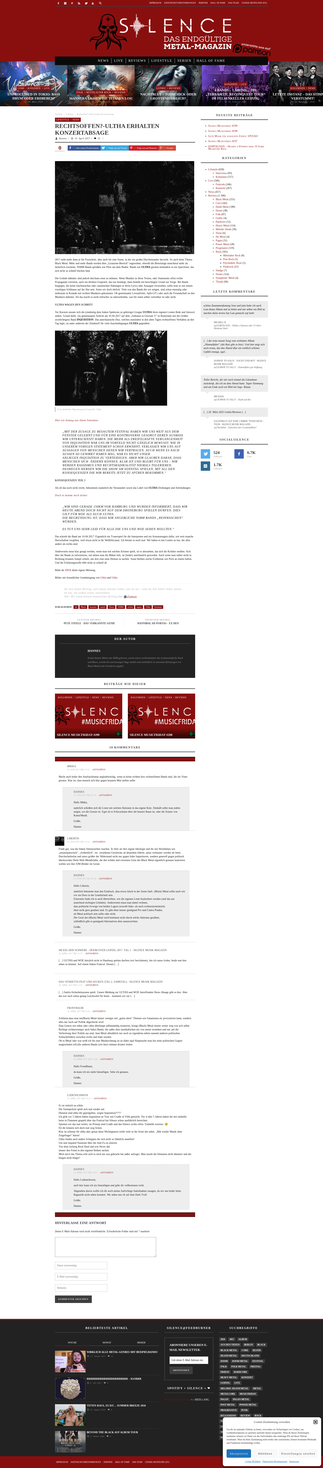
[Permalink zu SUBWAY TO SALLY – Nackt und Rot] (208, 398)
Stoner (219, 274)
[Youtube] (92, 3)
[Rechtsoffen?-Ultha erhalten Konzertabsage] (124, 207)
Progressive (222, 248)
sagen (139, 607)
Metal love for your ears (177, 1399)
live (237, 1383)
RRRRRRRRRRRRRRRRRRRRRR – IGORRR (114, 1378)
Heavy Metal (222, 225)
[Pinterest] (72, 3)
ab (76, 607)
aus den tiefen (230, 1344)
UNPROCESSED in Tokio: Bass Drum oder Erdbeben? (33, 96)
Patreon (132, 596)
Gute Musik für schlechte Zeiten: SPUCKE (233, 136)
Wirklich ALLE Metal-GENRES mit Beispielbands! (122, 1352)
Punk (244, 1410)
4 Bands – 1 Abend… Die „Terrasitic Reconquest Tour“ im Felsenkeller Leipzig (235, 94)
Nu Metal (221, 236)
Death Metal (222, 206)
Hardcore (220, 221)
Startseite (59, 114)
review (245, 1415)
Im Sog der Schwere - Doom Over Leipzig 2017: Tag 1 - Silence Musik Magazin (113, 950)
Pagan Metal (241, 1399)
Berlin (248, 1344)
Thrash (219, 281)
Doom (219, 210)
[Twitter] (85, 3)
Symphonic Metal (225, 278)
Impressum (294, 1461)
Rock (218, 251)
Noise (219, 233)
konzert (93, 607)
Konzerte (34, 88)
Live (47, 88)
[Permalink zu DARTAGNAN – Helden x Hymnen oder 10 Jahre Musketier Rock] (208, 324)
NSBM (121, 607)
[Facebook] (58, 3)
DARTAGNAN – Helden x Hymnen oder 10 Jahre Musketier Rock (236, 147)
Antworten (99, 769)
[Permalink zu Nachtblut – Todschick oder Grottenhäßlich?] (208, 423)
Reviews (120, 92)
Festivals (220, 184)
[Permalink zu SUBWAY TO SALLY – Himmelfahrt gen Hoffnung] (208, 363)
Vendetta (158, 607)
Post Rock (228, 259)
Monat (107, 1342)
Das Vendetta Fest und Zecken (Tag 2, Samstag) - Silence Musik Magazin (111, 981)
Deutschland (250, 1355)
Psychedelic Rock (232, 263)
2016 (223, 1339)
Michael (219, 396)
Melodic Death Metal (235, 1388)
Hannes (63, 138)
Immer (141, 1342)
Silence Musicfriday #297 (222, 141)
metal (102, 607)
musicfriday (248, 1394)
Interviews (221, 173)
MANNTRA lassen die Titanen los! (101, 98)
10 (99, 138)
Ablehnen (265, 1453)
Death (257, 1350)
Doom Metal (240, 1361)
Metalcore (228, 1394)
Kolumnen (297, 88)
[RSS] (79, 3)
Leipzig (225, 1383)
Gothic (161, 88)
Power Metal (222, 244)
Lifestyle (69, 114)
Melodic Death (223, 229)
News (311, 88)
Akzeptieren (239, 1453)
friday (225, 1372)
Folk (79, 92)
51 (111, 1356)
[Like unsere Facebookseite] (239, 454)
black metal (229, 1350)
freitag (255, 1366)
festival (257, 1361)
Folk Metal (238, 1366)
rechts (130, 607)
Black (83, 607)
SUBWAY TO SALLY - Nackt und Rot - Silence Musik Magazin (240, 362)
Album (243, 1339)
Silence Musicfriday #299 (78, 734)
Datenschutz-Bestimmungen (274, 1461)
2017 (232, 1339)
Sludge (219, 270)
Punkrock (228, 266)
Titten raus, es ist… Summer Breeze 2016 (116, 1405)
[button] (315, 1422)
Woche (72, 1342)
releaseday (228, 1415)
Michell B (220, 322)
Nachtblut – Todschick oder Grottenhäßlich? (168, 96)
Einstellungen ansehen (298, 1453)
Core (21, 88)
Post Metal (228, 1404)
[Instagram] (65, 3)
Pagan (219, 240)
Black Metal (222, 199)
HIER (68, 570)
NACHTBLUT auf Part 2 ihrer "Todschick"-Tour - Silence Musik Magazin (239, 423)
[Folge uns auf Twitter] (205, 454)
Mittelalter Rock (98, 92)
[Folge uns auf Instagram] (205, 466)
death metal (229, 1355)
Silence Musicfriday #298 (151, 734)
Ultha (103, 577)
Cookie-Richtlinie (253, 1461)
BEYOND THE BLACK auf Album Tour (112, 1432)
